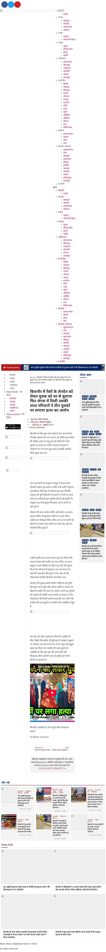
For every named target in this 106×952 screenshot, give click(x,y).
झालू (65, 52)
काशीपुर (66, 180)
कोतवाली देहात (69, 39)
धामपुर (60, 17)
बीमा (65, 140)
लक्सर (65, 174)
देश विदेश (62, 80)
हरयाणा (66, 102)
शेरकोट (66, 23)
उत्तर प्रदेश (85, 396)
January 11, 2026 (95, 835)
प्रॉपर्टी (65, 136)
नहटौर (65, 55)
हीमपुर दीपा (68, 49)
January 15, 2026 (60, 838)
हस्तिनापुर (67, 177)
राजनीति (61, 184)
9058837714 (59, 768)
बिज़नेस (61, 130)
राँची (65, 105)
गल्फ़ (65, 108)
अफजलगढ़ (67, 26)
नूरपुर (65, 45)
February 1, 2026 (60, 811)
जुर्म (91, 432)
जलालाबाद (67, 61)
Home (32, 377)
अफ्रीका (66, 118)
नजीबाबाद (62, 58)
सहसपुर (66, 20)
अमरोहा (66, 171)
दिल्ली (65, 83)
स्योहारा (66, 29)
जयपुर (65, 99)
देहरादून (66, 90)
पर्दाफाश (85, 434)
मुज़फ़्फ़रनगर (68, 149)
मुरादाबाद (67, 158)
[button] (33, 14)
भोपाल (66, 96)
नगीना (60, 33)
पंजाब (65, 93)
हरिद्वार (66, 162)
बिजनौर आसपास (64, 146)
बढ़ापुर (66, 36)
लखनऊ (66, 86)
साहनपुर (66, 77)
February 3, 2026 (25, 809)
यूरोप (65, 111)
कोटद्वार (66, 155)
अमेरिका (66, 114)
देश (99, 469)
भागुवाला (67, 67)
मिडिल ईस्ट (67, 127)
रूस (64, 124)
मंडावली (66, 71)
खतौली (66, 165)
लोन (65, 143)
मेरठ (65, 152)
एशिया (66, 121)
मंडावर (66, 74)
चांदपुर (60, 42)
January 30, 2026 (25, 835)
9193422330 (45, 768)
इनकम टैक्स (68, 133)
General (85, 469)
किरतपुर (66, 64)
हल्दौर (65, 14)
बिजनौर (61, 11)
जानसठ (66, 168)
